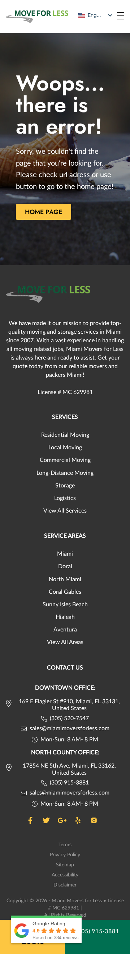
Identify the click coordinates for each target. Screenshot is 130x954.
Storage (65, 485)
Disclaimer (65, 885)
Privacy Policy (65, 854)
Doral (65, 566)
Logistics (65, 498)
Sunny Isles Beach (65, 604)
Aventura (65, 630)
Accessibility (65, 874)
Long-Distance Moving (65, 473)
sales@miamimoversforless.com (69, 728)
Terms (65, 844)
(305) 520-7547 (69, 718)
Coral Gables (65, 592)
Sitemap (65, 864)
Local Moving (65, 447)
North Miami (65, 579)
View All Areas (65, 642)
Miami (65, 554)
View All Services (65, 511)
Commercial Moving (65, 460)
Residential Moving (65, 435)
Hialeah (65, 617)
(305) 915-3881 (69, 783)
